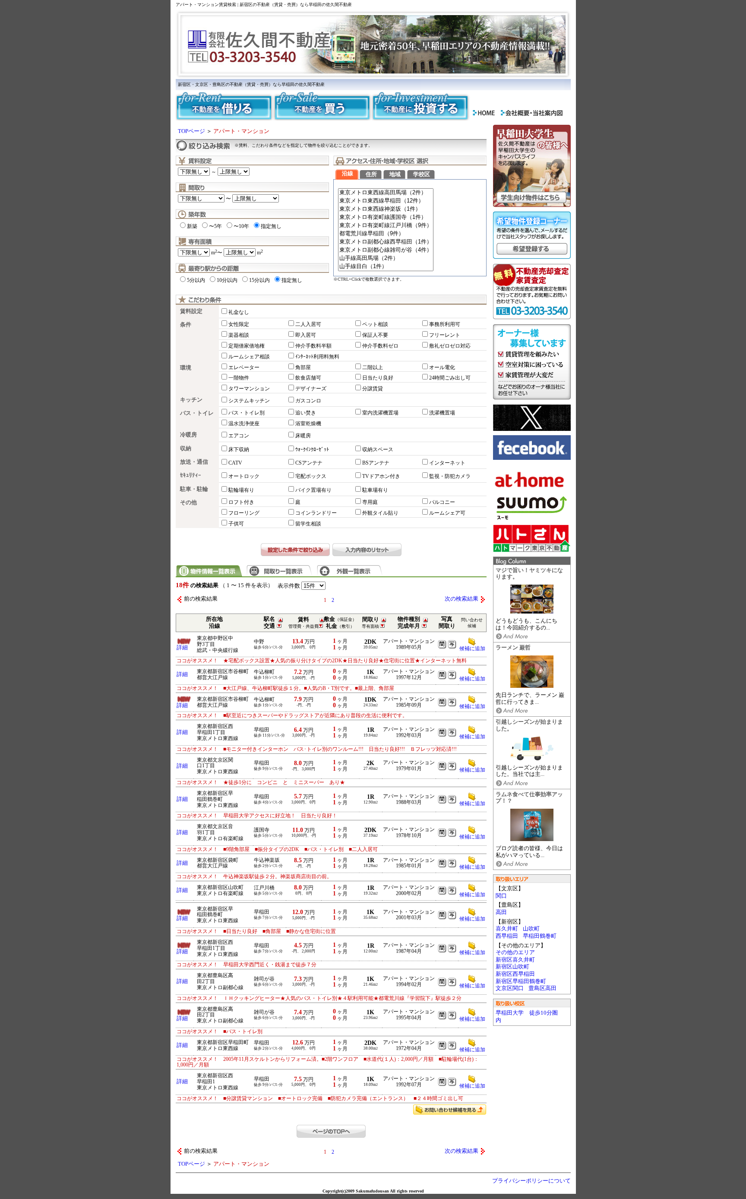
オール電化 (442, 367)
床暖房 (303, 435)
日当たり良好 (377, 377)
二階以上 (372, 367)
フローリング (243, 513)
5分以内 (196, 280)
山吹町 (531, 929)
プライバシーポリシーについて (531, 1181)
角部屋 (303, 367)
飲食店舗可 (308, 377)
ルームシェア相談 (249, 356)
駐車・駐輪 (194, 489)
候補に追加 (472, 678)
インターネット (447, 462)
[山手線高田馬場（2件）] (385, 258)
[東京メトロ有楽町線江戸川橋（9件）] (385, 225)
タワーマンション (249, 388)
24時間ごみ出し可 (450, 377)
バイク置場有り (313, 490)
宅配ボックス (310, 476)
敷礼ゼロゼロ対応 (450, 345)
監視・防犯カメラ (450, 476)
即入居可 (305, 335)
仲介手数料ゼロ (380, 345)
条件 (185, 325)
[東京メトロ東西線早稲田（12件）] (385, 201)
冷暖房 (188, 435)
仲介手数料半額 (313, 345)
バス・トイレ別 (246, 412)
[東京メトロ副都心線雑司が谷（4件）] (385, 250)
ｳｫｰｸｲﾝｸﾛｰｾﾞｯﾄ (312, 449)
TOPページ (191, 131)
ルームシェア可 (447, 513)
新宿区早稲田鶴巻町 (521, 981)
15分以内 (259, 280)
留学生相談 (308, 523)
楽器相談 (238, 335)
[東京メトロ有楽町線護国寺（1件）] (385, 217)
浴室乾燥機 (308, 423)
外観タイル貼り (380, 513)
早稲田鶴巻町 (539, 936)
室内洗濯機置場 (380, 412)
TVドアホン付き (381, 476)
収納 (185, 449)
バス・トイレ (197, 413)
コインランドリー (316, 513)
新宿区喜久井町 (515, 960)
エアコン (238, 435)
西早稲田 (507, 936)
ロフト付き (241, 502)
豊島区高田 (542, 988)
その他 (188, 503)
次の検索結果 (461, 599)
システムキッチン (249, 400)
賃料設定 (191, 311)
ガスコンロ (308, 400)
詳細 (182, 648)
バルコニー (442, 502)
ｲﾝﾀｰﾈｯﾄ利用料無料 (317, 356)
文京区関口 (510, 988)
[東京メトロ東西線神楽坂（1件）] (385, 209)
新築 (192, 226)
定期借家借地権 (246, 345)
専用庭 (370, 502)
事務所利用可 (444, 324)
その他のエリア (515, 952)
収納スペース (377, 449)
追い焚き (305, 412)
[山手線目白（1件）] (385, 267)
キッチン (191, 400)
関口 (501, 896)
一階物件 (238, 377)
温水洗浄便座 (243, 423)
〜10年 (241, 226)
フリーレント (444, 335)
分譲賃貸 (372, 388)
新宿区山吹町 (512, 967)
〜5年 (215, 226)
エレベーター (243, 367)
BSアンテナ (375, 462)
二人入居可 (308, 324)
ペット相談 (375, 324)
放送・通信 (194, 462)
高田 (501, 912)
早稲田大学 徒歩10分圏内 (527, 1016)
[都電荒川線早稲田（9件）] (385, 234)
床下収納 (238, 449)
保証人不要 (375, 335)
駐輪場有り (241, 490)
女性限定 (238, 324)
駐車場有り (375, 490)
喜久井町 (507, 929)
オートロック (243, 476)
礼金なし (238, 312)
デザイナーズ (310, 388)
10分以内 (227, 280)
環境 (185, 368)
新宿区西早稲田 (515, 974)
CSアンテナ (308, 462)
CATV (235, 462)
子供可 (236, 523)
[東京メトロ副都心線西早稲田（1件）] (385, 242)
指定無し (271, 226)
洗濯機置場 (442, 412)
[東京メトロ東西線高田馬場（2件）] (385, 193)
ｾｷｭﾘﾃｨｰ (190, 475)
